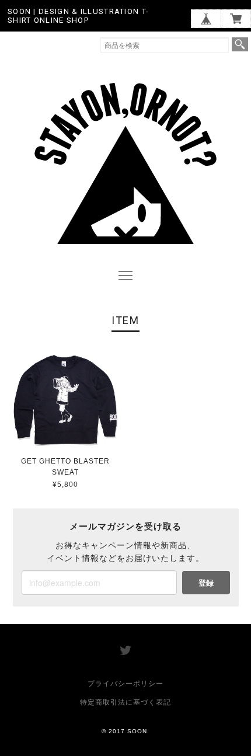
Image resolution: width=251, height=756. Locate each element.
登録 (206, 582)
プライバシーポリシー (125, 684)
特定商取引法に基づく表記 (125, 702)
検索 (240, 44)
